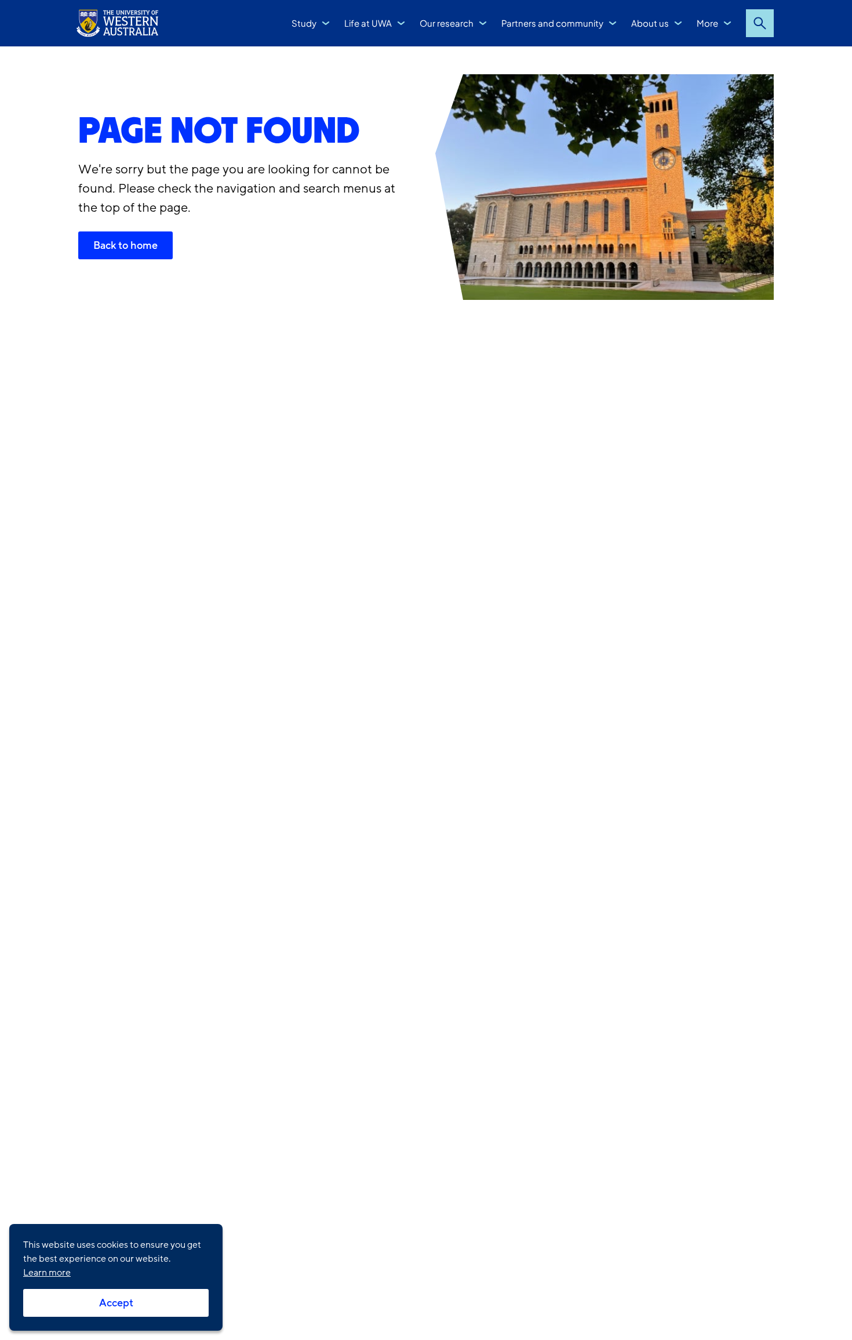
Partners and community (552, 22)
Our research (447, 22)
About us (650, 22)
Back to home (125, 245)
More (707, 22)
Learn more (47, 1272)
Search (760, 23)
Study (304, 22)
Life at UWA (368, 22)
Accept (116, 1303)
